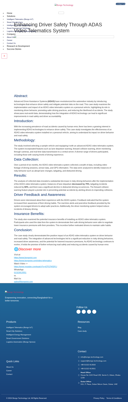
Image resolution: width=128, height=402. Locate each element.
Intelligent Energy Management (19, 25)
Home (9, 13)
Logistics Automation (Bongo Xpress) (21, 31)
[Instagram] (15, 5)
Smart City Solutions (15, 22)
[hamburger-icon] (61, 13)
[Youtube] (20, 5)
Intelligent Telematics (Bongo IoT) (20, 19)
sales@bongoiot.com (23, 282)
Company (11, 34)
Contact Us (121, 4)
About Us (10, 37)
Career (9, 40)
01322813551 (20, 273)
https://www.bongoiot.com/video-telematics (33, 261)
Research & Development (18, 46)
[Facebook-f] (4, 5)
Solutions (11, 16)
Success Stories (14, 49)
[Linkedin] (10, 5)
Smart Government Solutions (18, 28)
